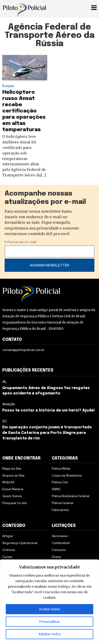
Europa (8, 85)
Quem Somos (12, 496)
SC (4, 421)
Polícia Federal (62, 503)
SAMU (56, 489)
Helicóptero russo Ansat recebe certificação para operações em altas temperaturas (24, 111)
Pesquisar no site (14, 503)
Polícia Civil (60, 482)
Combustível (61, 543)
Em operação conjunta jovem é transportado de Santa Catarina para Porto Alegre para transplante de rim (47, 432)
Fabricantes (60, 510)
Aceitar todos (49, 609)
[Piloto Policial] (24, 8)
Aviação (8, 404)
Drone (56, 557)
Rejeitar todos (49, 634)
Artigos (7, 536)
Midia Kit (8, 482)
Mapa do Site (11, 468)
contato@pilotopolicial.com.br (23, 350)
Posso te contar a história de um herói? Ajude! (48, 410)
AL (4, 381)
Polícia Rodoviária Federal (70, 496)
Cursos (7, 557)
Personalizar (49, 622)
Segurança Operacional (19, 543)
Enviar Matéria (12, 489)
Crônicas (8, 550)
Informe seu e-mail (20, 241)
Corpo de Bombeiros (67, 475)
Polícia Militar (61, 468)
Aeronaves (60, 536)
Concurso (59, 550)
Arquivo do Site (13, 475)
